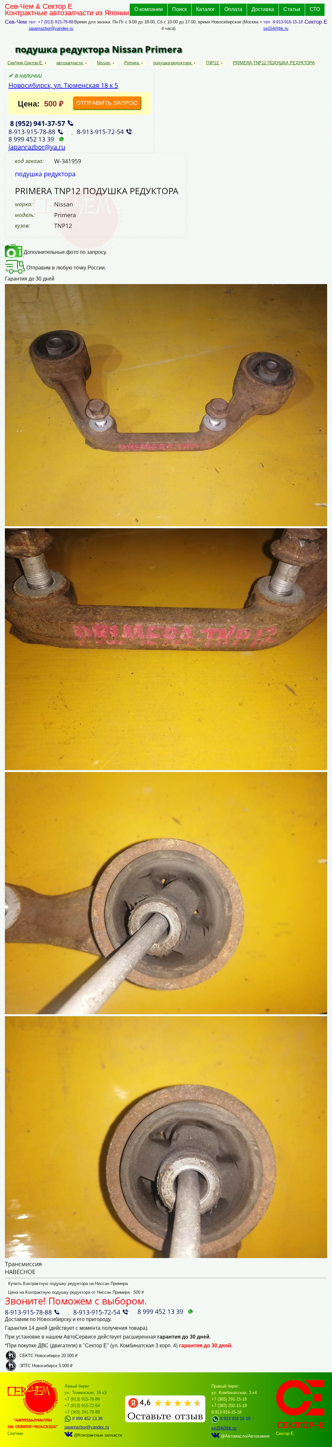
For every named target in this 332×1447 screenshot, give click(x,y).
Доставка (263, 9)
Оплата (233, 9)
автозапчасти (69, 62)
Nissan (103, 62)
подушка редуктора (172, 62)
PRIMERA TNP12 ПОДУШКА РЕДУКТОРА (274, 62)
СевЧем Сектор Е (25, 62)
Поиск (179, 9)
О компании (148, 9)
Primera (131, 62)
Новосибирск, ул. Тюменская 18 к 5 (63, 85)
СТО (315, 9)
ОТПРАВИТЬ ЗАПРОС (106, 103)
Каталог (205, 9)
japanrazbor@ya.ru (36, 147)
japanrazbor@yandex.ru (51, 28)
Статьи (291, 9)
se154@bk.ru (275, 28)
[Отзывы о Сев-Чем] (165, 1420)
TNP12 (212, 62)
